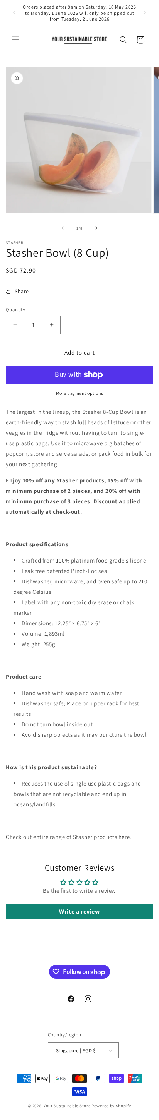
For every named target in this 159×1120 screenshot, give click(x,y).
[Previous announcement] (14, 12)
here (124, 836)
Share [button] (22, 291)
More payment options (79, 393)
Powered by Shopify (111, 1105)
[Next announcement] (144, 12)
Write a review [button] (79, 911)
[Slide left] (62, 228)
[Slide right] (96, 228)
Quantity (15, 309)
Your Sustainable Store (67, 1105)
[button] (15, 39)
